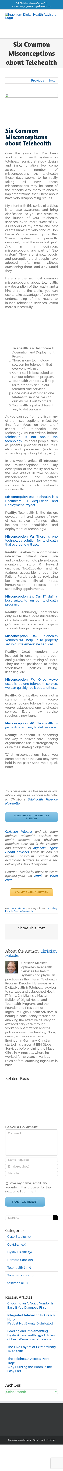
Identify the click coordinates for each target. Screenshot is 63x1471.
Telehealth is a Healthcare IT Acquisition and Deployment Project (31, 501)
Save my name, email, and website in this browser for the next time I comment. (28, 1187)
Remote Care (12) (20, 1260)
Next (51, 80)
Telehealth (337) (19, 1267)
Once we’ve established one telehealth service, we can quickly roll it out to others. (31, 684)
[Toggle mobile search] (50, 33)
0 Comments (26, 911)
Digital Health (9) (19, 1252)
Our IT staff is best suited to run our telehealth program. (31, 600)
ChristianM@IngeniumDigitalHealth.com (31, 6)
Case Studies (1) (19, 1236)
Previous (37, 80)
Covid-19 (52, 908)
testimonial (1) (17, 1283)
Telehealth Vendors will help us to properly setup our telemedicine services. (31, 640)
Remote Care (11, 911)
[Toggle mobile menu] (56, 33)
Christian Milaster (18, 831)
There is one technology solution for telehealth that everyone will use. (31, 540)
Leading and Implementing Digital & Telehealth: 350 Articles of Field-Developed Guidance (31, 1335)
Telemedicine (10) (20, 1275)
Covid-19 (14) (16, 1244)
